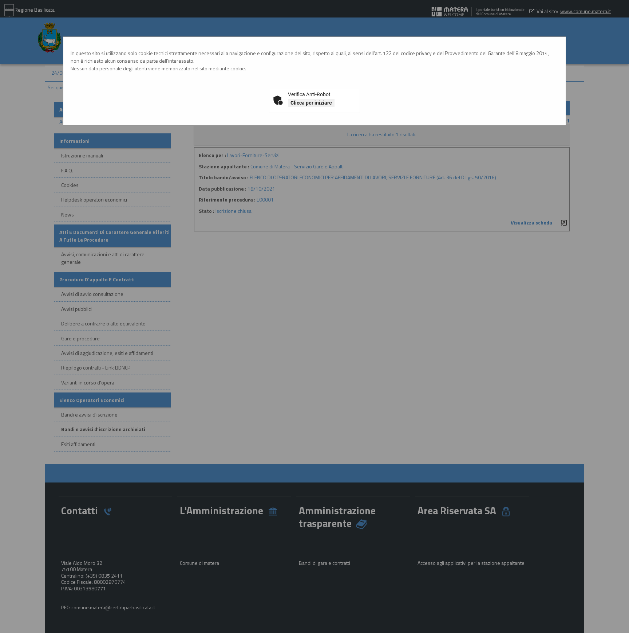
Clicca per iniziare (311, 103)
